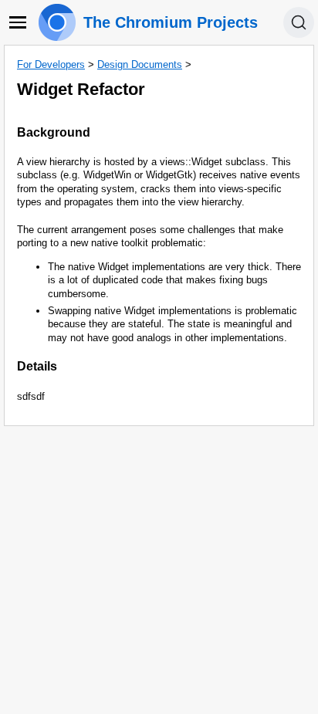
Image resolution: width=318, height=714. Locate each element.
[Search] (298, 22)
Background (53, 132)
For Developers (51, 64)
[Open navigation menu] (18, 22)
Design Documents (139, 64)
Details (37, 366)
